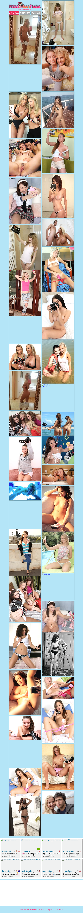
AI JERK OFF (25, 13)
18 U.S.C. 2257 (43, 910)
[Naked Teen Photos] (25, 5)
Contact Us (59, 910)
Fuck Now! (36, 13)
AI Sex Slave (14, 13)
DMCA (52, 910)
